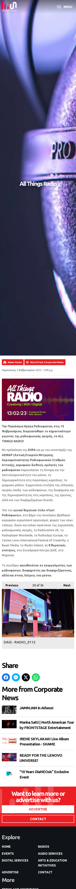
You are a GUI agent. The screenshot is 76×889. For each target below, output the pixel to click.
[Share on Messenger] (16, 677)
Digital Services (15, 860)
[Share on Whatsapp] (36, 677)
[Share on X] (26, 677)
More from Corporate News (47, 362)
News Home (15, 362)
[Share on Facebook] (6, 677)
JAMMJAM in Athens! (36, 708)
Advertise (10, 872)
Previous (10, 585)
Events (8, 853)
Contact (45, 872)
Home (6, 846)
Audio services (50, 853)
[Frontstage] (9, 7)
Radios (43, 846)
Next (65, 585)
